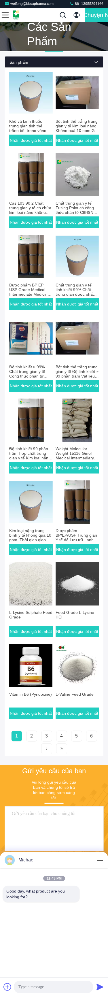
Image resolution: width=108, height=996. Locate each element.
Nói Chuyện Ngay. (96, 15)
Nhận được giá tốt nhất (31, 140)
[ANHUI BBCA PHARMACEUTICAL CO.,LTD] (24, 15)
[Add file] (7, 986)
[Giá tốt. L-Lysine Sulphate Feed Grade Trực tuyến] (31, 583)
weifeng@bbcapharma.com (32, 4)
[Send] (100, 986)
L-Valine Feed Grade (75, 694)
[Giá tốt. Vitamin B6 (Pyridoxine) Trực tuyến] (31, 665)
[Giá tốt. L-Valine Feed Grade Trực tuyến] (77, 665)
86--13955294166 (88, 4)
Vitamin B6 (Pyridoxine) (30, 694)
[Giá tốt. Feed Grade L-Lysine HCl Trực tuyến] (77, 583)
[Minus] (99, 860)
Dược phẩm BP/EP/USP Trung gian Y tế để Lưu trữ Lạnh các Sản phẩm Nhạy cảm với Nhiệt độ (76, 539)
